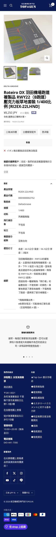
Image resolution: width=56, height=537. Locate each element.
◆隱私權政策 (37, 397)
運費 (10, 116)
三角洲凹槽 (11, 131)
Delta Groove (11, 86)
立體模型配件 (29, 131)
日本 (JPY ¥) (10, 492)
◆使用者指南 (37, 386)
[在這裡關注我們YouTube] (7, 480)
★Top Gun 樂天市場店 (41, 379)
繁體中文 (26, 492)
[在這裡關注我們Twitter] (14, 473)
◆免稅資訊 (36, 431)
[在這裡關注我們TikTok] (14, 480)
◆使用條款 (36, 392)
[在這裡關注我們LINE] (21, 480)
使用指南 (34, 345)
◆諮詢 (34, 425)
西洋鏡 (45, 131)
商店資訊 (8, 386)
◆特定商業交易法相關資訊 (41, 418)
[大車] (50, 5)
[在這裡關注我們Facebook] (7, 473)
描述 (5, 183)
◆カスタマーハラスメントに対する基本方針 (41, 407)
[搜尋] (11, 5)
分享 (6, 171)
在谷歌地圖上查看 (12, 409)
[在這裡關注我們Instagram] (21, 473)
